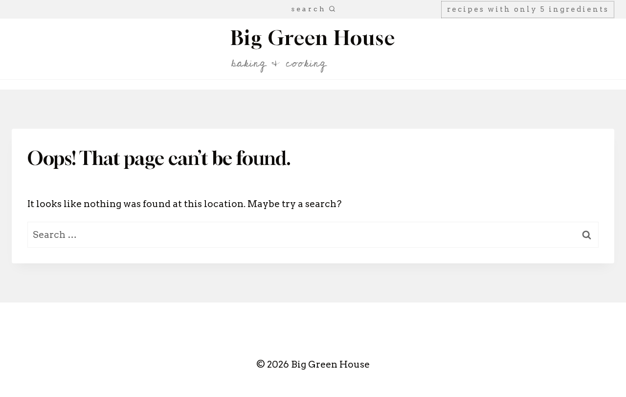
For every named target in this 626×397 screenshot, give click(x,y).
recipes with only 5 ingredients (528, 9)
